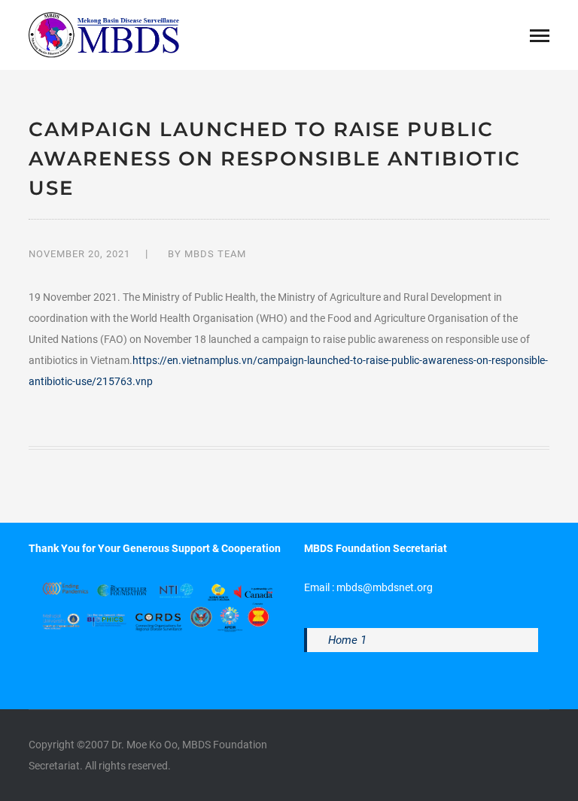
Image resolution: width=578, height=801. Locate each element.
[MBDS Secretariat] (104, 34)
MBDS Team (215, 253)
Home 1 (347, 640)
